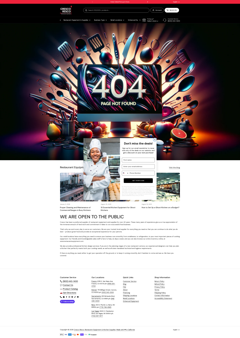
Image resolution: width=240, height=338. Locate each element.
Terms (142, 195)
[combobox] (125, 173)
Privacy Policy (135, 195)
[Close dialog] (154, 139)
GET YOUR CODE (138, 181)
